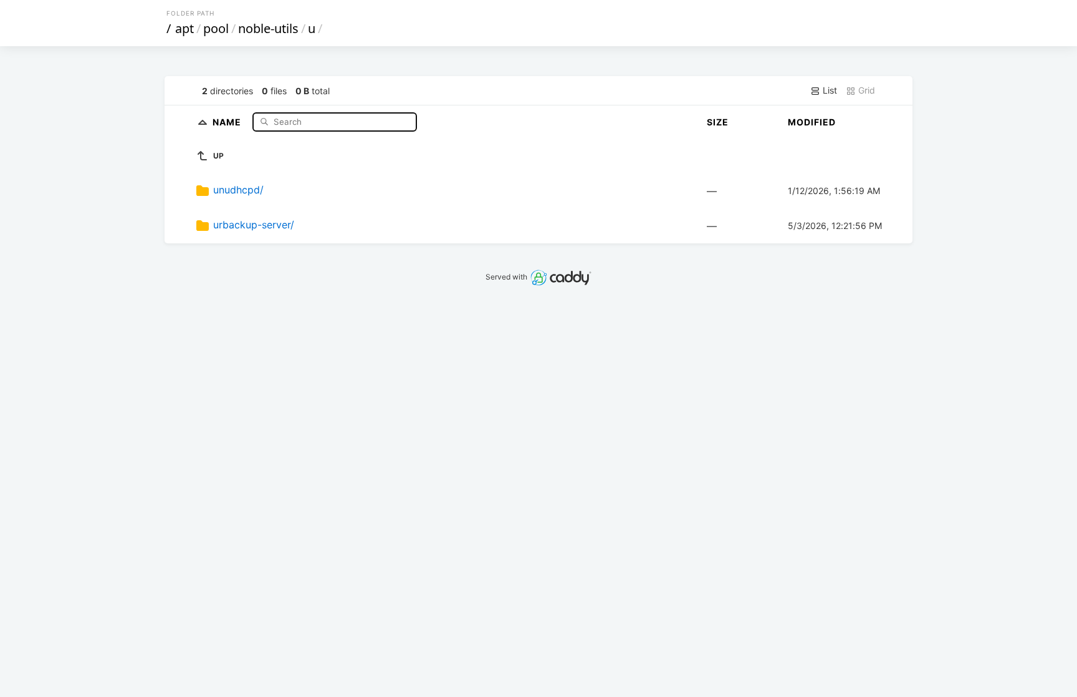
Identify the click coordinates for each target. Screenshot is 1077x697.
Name (228, 121)
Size (718, 122)
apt (184, 28)
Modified (812, 122)
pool (216, 28)
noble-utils (268, 28)
